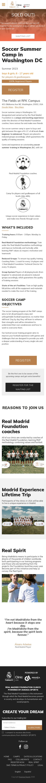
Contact (37, 759)
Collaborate (22, 759)
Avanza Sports (24, 777)
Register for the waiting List (23, 387)
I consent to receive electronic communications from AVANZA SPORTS (19, 734)
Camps (16, 756)
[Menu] (3, 4)
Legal (40, 765)
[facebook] (20, 747)
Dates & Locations (33, 756)
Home (6, 756)
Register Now (17, 762)
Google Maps (7, 107)
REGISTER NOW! (15, 91)
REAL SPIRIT (34, 762)
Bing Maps (19, 107)
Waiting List (23, 36)
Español (27, 772)
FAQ (10, 759)
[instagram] (26, 747)
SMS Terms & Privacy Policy (19, 765)
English (18, 772)
